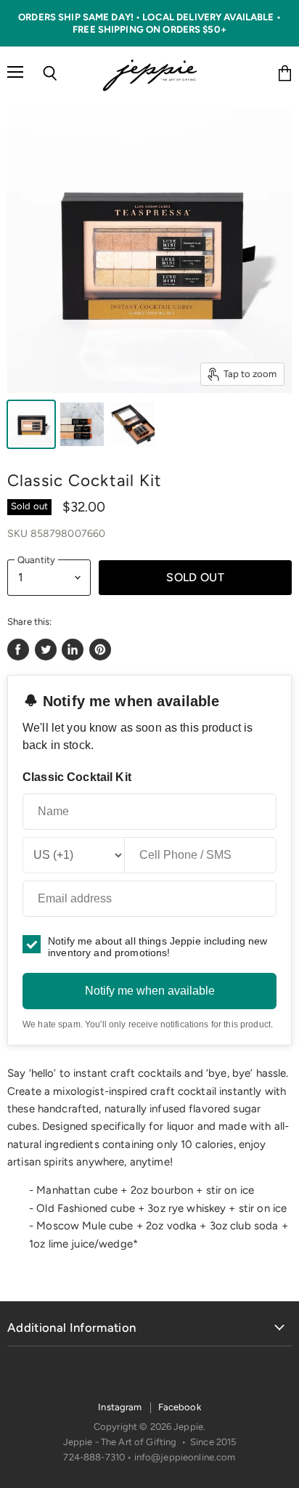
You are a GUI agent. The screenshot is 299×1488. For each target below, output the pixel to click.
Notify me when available (150, 990)
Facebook (179, 1407)
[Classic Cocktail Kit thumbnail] (31, 424)
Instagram (120, 1407)
